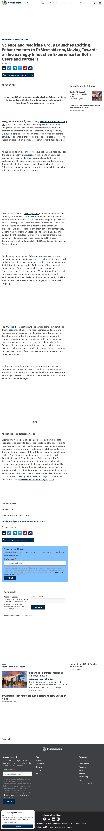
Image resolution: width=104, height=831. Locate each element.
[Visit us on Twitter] (48, 819)
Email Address (10, 559)
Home (83, 823)
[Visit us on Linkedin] (53, 819)
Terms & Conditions (52, 823)
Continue (38, 607)
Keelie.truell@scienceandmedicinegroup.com (23, 521)
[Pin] (25, 68)
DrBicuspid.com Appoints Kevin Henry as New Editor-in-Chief (85, 106)
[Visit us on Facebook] (44, 819)
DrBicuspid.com (9, 134)
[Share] (9, 68)
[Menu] (100, 3)
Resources (7, 39)
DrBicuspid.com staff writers (42, 679)
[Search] (95, 3)
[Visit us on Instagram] (58, 819)
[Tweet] (20, 68)
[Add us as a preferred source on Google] (30, 68)
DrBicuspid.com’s (10, 271)
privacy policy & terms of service (15, 795)
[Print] (4, 68)
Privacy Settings (37, 823)
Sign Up (9, 578)
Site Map (76, 823)
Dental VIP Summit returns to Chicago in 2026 (78, 94)
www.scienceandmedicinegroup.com (36, 479)
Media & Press (21, 39)
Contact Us (66, 823)
